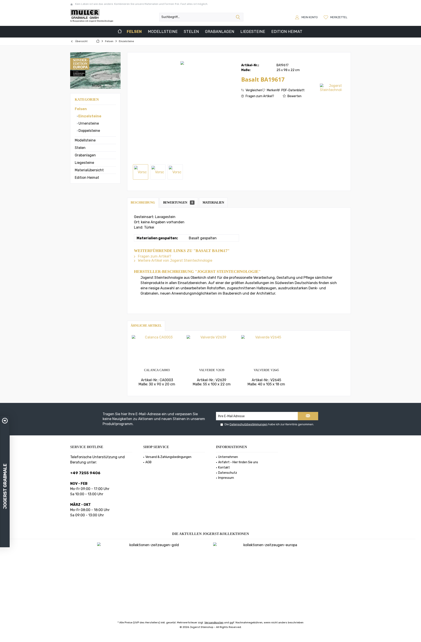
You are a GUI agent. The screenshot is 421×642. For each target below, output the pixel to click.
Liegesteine (84, 163)
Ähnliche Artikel (146, 325)
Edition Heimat (87, 177)
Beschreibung (143, 202)
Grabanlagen (85, 155)
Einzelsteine (89, 116)
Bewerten (294, 96)
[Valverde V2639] (212, 350)
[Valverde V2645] (266, 350)
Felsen (81, 109)
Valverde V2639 (211, 370)
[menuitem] (336, 17)
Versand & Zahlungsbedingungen (168, 457)
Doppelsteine (89, 131)
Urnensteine (88, 123)
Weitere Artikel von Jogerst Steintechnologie (174, 260)
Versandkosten (213, 622)
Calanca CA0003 (157, 370)
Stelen (80, 148)
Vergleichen (253, 90)
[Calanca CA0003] (157, 350)
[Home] (120, 32)
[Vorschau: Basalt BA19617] (140, 172)
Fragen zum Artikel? (259, 96)
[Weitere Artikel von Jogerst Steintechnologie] (331, 88)
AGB (148, 462)
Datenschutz (227, 473)
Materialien (213, 202)
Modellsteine (85, 140)
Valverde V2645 (266, 370)
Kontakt (224, 467)
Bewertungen (178, 202)
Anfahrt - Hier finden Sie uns (238, 462)
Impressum (226, 478)
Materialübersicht (89, 170)
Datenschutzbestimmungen (249, 424)
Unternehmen (228, 457)
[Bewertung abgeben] (280, 85)
